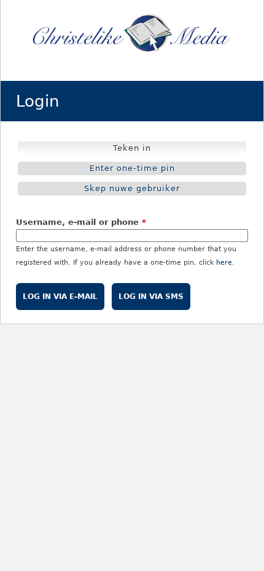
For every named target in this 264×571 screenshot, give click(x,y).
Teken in (135, 149)
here (224, 263)
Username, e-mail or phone (81, 222)
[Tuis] (132, 33)
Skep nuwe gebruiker (132, 188)
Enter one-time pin (132, 168)
